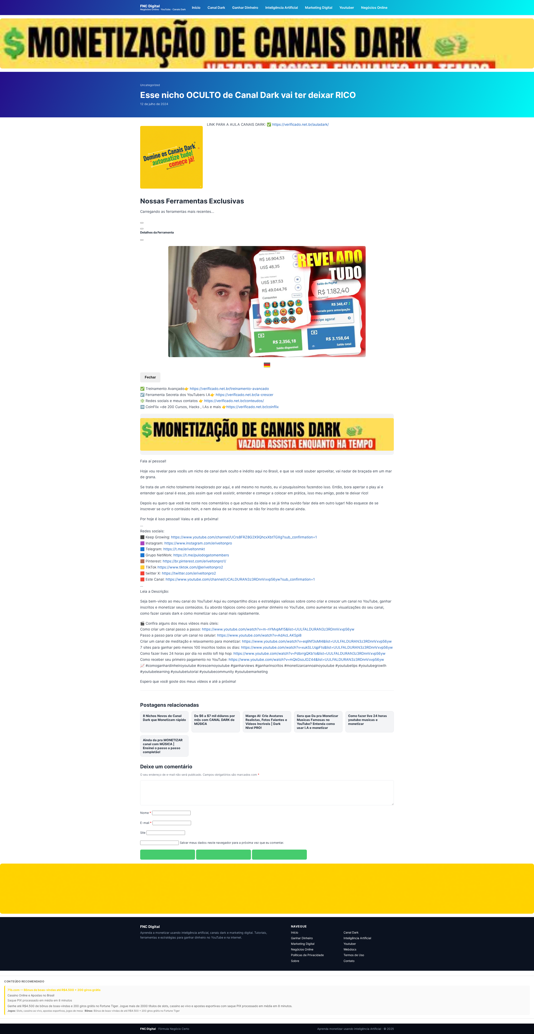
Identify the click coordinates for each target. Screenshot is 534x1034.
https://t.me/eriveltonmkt (184, 549)
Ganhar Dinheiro (245, 7)
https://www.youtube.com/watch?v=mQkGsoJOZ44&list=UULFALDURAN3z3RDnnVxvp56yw (306, 659)
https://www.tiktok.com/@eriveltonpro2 (190, 567)
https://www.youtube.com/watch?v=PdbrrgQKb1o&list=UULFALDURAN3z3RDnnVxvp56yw (309, 653)
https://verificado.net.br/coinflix (252, 407)
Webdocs (350, 949)
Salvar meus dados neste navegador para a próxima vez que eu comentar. (232, 842)
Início (196, 7)
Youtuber (346, 7)
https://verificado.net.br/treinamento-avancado (229, 389)
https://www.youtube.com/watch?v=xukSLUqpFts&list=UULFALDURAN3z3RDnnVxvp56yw (317, 647)
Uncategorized (150, 85)
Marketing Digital (318, 7)
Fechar (150, 377)
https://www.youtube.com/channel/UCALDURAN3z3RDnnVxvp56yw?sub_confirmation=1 (240, 579)
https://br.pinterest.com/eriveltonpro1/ (194, 561)
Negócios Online (374, 7)
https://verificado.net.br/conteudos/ (234, 401)
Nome (145, 813)
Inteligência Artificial (281, 7)
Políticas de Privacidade (307, 955)
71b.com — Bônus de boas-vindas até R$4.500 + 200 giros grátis (54, 990)
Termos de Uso (354, 955)
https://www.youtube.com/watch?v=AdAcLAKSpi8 (259, 635)
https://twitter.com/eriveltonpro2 (189, 573)
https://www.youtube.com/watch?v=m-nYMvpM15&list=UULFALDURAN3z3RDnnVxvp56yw (278, 629)
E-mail (145, 823)
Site (142, 832)
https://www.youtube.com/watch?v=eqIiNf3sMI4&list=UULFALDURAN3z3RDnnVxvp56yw (317, 641)
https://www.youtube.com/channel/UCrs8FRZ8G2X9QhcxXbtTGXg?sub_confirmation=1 (244, 537)
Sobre (295, 961)
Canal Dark (216, 7)
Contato (349, 961)
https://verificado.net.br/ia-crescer (244, 395)
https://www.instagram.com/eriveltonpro (198, 543)
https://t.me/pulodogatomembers (201, 555)
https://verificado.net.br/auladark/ (300, 124)
